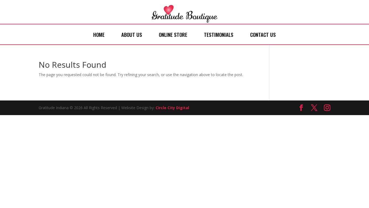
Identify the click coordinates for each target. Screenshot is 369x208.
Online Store (173, 34)
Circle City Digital (172, 107)
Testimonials (218, 34)
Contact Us (263, 34)
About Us (131, 34)
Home (99, 34)
